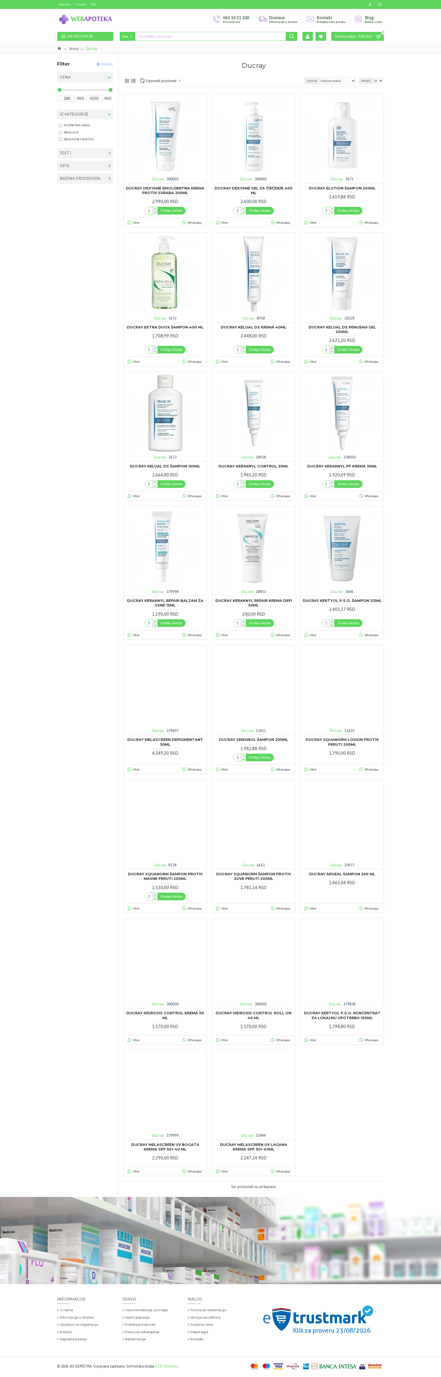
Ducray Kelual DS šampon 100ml (165, 466)
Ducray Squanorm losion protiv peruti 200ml (342, 742)
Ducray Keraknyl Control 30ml (253, 466)
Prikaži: (366, 81)
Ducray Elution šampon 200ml (342, 188)
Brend (74, 49)
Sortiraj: (312, 81)
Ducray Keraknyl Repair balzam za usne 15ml (165, 603)
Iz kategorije (74, 114)
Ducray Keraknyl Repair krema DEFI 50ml (253, 603)
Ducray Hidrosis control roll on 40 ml (253, 1015)
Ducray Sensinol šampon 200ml (253, 739)
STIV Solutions (166, 1366)
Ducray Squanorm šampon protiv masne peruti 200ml (165, 876)
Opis (64, 165)
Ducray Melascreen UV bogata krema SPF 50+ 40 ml (165, 1147)
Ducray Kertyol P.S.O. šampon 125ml (342, 600)
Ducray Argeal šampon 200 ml (342, 874)
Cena (65, 77)
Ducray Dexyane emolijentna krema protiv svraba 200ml (165, 190)
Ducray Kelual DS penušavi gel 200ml (342, 329)
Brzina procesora (80, 178)
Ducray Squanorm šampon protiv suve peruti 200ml (253, 876)
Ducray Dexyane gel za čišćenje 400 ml (253, 190)
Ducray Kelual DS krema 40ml (253, 327)
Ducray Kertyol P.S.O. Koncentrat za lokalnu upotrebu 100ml (342, 1015)
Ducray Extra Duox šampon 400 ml (165, 327)
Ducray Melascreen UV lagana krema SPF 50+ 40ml (253, 1147)
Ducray (158, 179)
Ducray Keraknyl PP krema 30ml (342, 466)
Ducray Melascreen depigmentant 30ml (165, 742)
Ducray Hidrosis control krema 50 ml (165, 1015)
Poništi (107, 64)
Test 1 (65, 153)
